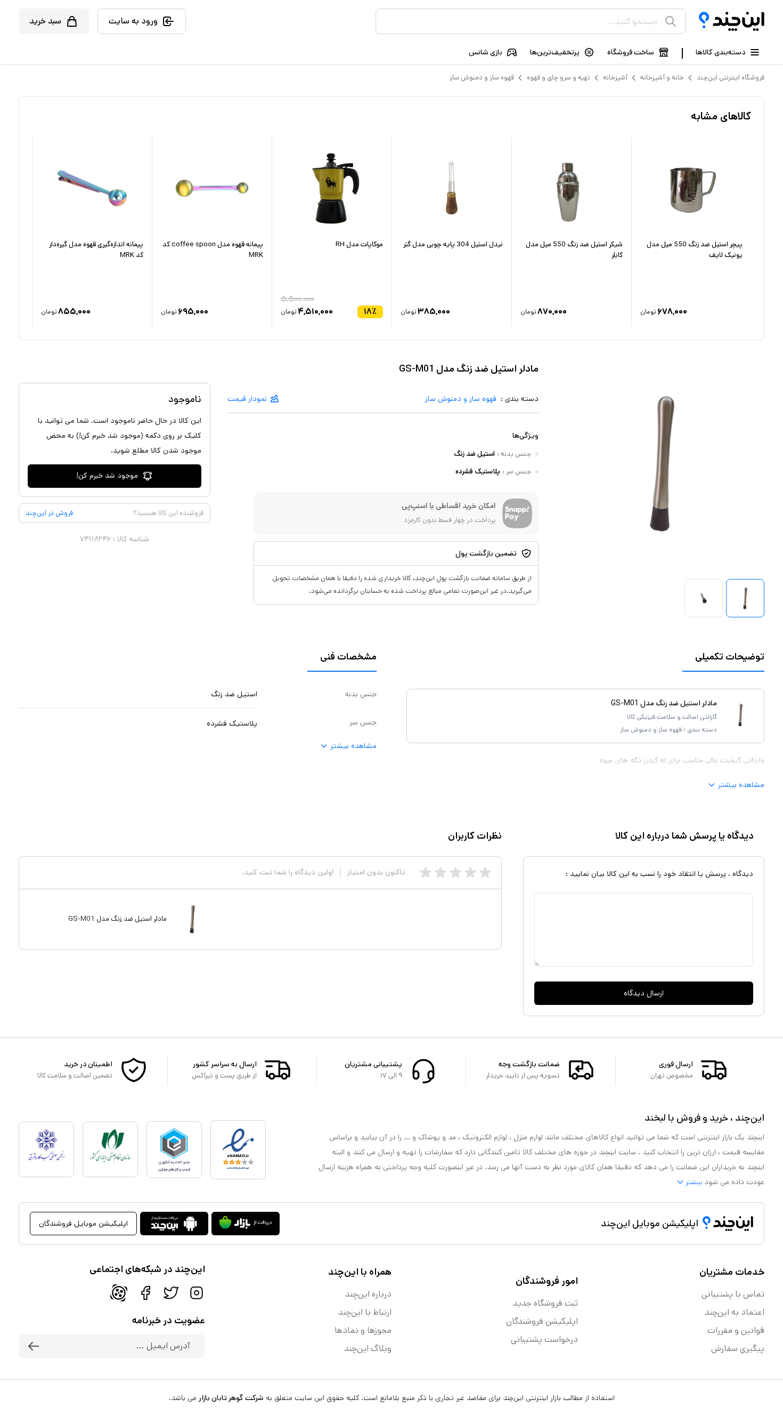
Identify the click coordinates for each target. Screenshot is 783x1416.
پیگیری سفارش (737, 1348)
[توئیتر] (171, 1292)
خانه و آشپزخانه (662, 78)
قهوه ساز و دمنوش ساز (482, 78)
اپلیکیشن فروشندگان (542, 1321)
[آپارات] (118, 1292)
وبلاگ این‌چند (367, 1348)
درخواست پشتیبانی (544, 1339)
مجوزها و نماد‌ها (363, 1330)
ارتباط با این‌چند (364, 1312)
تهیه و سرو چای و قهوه (558, 78)
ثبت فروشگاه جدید (545, 1303)
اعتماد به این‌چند (734, 1312)
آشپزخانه (615, 78)
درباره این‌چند (368, 1294)
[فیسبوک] (145, 1292)
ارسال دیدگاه (644, 993)
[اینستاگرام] (196, 1292)
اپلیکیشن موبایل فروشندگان (83, 1223)
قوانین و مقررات (735, 1330)
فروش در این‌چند (49, 513)
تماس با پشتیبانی (733, 1294)
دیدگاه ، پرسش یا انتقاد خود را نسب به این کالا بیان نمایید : (659, 873)
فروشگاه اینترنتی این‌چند (730, 78)
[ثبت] (33, 1346)
